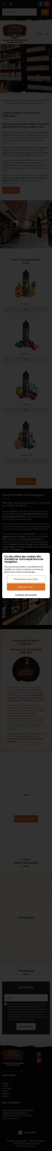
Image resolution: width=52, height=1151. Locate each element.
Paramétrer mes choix (26, 579)
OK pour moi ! (26, 586)
